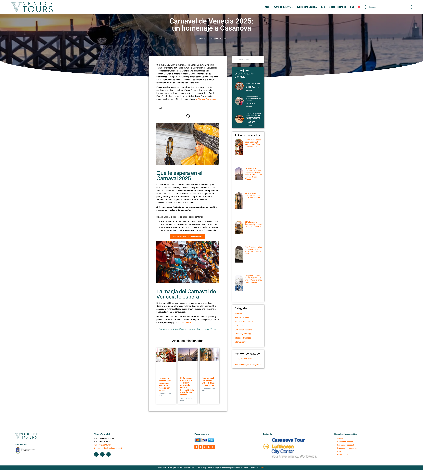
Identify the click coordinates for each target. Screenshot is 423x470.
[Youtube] (108, 454)
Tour (267, 7)
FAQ (323, 7)
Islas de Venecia (242, 317)
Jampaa (262, 468)
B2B (352, 7)
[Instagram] (102, 454)
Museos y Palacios (243, 334)
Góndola (238, 313)
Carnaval (202, 39)
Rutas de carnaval (283, 7)
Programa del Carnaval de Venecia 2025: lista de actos (208, 381)
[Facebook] (96, 454)
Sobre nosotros (337, 7)
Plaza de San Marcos (244, 321)
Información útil (241, 342)
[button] (216, 108)
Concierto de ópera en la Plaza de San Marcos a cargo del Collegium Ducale (253, 116)
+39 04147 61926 (244, 359)
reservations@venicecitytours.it (248, 365)
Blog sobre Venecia (307, 7)
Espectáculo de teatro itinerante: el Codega (253, 98)
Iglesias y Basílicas (243, 338)
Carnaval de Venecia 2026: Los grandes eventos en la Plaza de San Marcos (165, 384)
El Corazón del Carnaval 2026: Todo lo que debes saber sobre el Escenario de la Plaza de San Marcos (187, 386)
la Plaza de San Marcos (206, 99)
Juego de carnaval (253, 83)
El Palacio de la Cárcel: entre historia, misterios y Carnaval (253, 224)
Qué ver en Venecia (243, 330)
